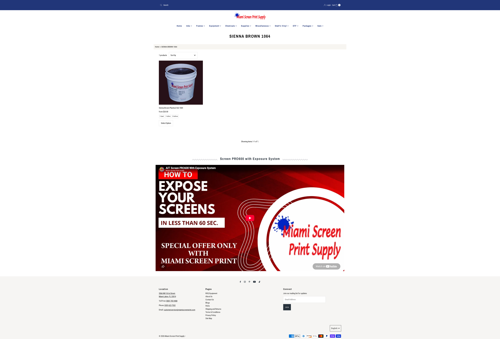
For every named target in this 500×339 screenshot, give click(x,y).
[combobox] (204, 5)
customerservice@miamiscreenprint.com (179, 310)
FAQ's (207, 306)
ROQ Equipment (211, 293)
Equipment (214, 25)
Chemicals (230, 25)
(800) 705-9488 (171, 301)
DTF (295, 25)
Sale (319, 25)
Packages (307, 25)
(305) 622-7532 (170, 305)
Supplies (245, 25)
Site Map (208, 318)
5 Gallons (175, 116)
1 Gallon (168, 116)
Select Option (166, 123)
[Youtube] (254, 281)
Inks (188, 25)
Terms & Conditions (212, 312)
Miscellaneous (262, 25)
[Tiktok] (259, 281)
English (334, 328)
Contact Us (209, 299)
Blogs (207, 303)
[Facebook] (240, 281)
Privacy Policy (210, 315)
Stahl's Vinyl (281, 25)
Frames (200, 25)
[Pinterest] (249, 281)
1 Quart (162, 116)
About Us (208, 296)
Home (179, 25)
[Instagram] (245, 281)
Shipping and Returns (213, 309)
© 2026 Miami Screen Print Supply (171, 336)
